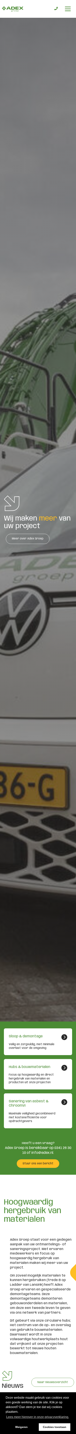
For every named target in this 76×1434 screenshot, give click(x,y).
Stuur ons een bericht (38, 1163)
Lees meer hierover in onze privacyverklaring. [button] (37, 1417)
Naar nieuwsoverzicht (52, 1382)
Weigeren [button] (21, 1427)
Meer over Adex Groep (27, 538)
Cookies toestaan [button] (54, 1427)
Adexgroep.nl (12, 9)
